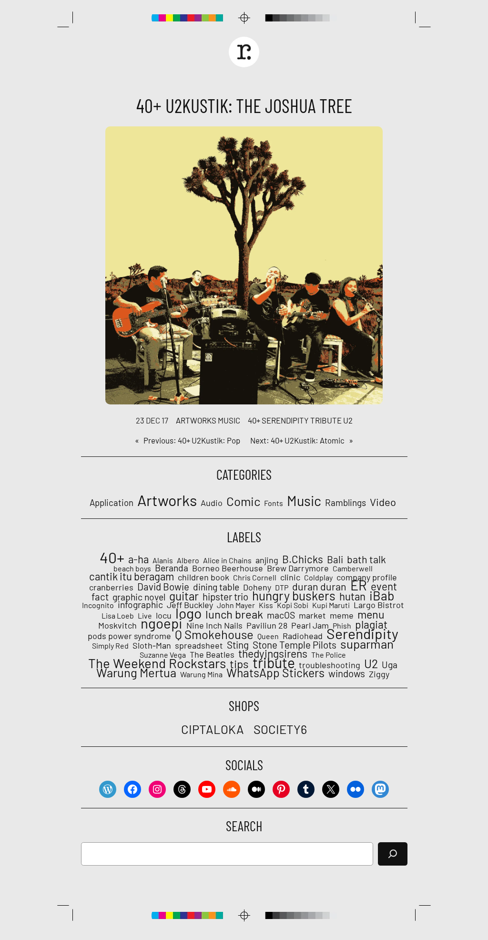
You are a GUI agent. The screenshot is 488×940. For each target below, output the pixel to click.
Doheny (257, 587)
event (384, 586)
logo (188, 613)
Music (229, 420)
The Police (328, 655)
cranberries (111, 587)
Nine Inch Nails (214, 625)
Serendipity (285, 420)
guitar (184, 596)
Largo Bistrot (379, 605)
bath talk (366, 559)
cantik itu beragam (131, 576)
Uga (389, 665)
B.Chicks (302, 559)
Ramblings (345, 502)
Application (111, 502)
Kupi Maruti (331, 605)
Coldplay (318, 577)
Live (145, 616)
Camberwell (353, 568)
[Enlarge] (370, 139)
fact (100, 596)
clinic (290, 577)
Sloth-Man (151, 645)
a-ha (138, 559)
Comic (243, 501)
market (312, 615)
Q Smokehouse (214, 634)
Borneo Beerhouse (227, 568)
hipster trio (225, 596)
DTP (281, 587)
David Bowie (163, 586)
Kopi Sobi (292, 605)
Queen (268, 636)
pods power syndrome (129, 636)
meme (342, 615)
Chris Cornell (254, 577)
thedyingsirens (272, 653)
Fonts (273, 502)
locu (164, 615)
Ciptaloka (212, 729)
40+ (254, 420)
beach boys (132, 568)
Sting (238, 645)
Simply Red (110, 646)
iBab (382, 595)
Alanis (162, 560)
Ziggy (379, 674)
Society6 (280, 729)
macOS (281, 615)
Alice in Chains (227, 560)
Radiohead (303, 636)
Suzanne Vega (163, 655)
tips (239, 664)
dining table (216, 587)
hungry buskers (294, 595)
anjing (266, 560)
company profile (366, 577)
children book (203, 577)
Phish (342, 626)
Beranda (171, 568)
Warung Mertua (136, 672)
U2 (348, 420)
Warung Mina (201, 674)
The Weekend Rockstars (157, 663)
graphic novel (138, 597)
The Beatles (212, 654)
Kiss (266, 605)
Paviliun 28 (266, 625)
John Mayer (236, 605)
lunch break (234, 614)
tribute (326, 420)
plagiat (371, 624)
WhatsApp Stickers (275, 672)
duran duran (319, 586)
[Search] (392, 854)
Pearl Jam (310, 625)
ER (358, 585)
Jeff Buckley (190, 605)
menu (371, 614)
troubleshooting (329, 665)
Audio (212, 503)
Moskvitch (117, 625)
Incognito (98, 605)
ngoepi (162, 623)
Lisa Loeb (118, 616)
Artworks (196, 420)
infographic (140, 605)
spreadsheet (199, 645)
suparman (367, 644)
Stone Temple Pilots (294, 645)
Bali (335, 559)
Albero (188, 560)
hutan (352, 596)
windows (346, 673)
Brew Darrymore (298, 568)
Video (383, 502)
